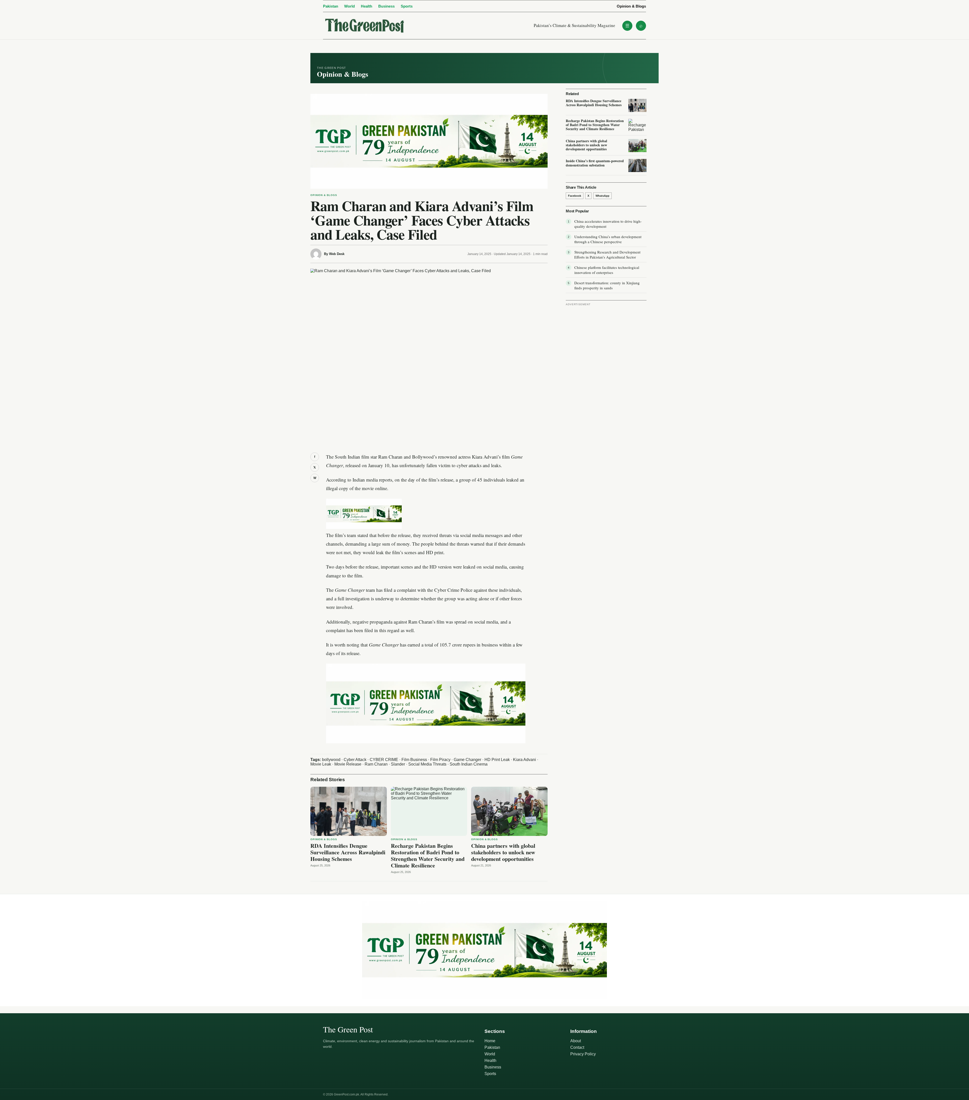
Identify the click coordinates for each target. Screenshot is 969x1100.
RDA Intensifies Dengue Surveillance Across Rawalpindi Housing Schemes (347, 852)
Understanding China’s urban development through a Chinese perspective (607, 239)
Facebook (574, 195)
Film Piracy (440, 759)
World (349, 6)
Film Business (414, 759)
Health (366, 6)
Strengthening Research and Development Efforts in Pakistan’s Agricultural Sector (607, 254)
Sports (407, 6)
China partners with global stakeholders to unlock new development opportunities (503, 852)
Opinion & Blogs (631, 6)
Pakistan (330, 6)
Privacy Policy (583, 1054)
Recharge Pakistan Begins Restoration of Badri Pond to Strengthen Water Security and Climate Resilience (428, 855)
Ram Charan (376, 764)
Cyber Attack (355, 759)
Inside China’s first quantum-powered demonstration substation (595, 162)
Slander (398, 764)
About (575, 1041)
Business (386, 6)
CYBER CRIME (384, 759)
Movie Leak (320, 764)
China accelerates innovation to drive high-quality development (608, 224)
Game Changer (467, 759)
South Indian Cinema (469, 764)
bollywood (331, 759)
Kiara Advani (524, 759)
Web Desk (336, 254)
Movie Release (347, 764)
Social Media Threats (427, 764)
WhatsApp (602, 195)
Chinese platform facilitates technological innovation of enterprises (606, 270)
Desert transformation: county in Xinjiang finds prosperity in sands (607, 285)
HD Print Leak (497, 759)
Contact (577, 1047)
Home (489, 1041)
